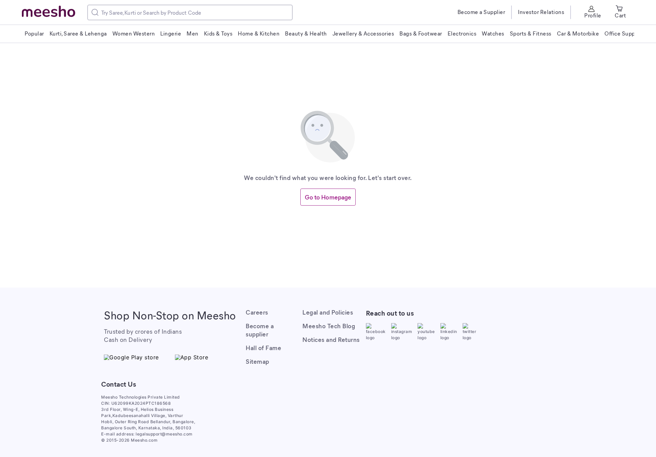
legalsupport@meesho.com (164, 434)
